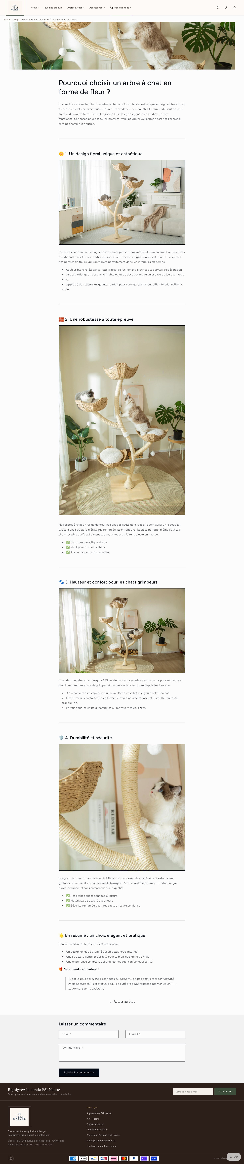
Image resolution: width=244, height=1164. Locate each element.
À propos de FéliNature (99, 1113)
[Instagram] (11, 1158)
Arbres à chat (74, 7)
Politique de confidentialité (101, 1140)
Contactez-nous (95, 1124)
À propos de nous (119, 7)
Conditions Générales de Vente (103, 1135)
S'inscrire (225, 1092)
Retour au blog (124, 1001)
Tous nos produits (52, 7)
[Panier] (234, 7)
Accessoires (95, 7)
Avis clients (93, 1119)
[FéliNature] (19, 1116)
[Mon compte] (226, 7)
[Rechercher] (217, 7)
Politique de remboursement (102, 1146)
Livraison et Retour (97, 1129)
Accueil (35, 7)
